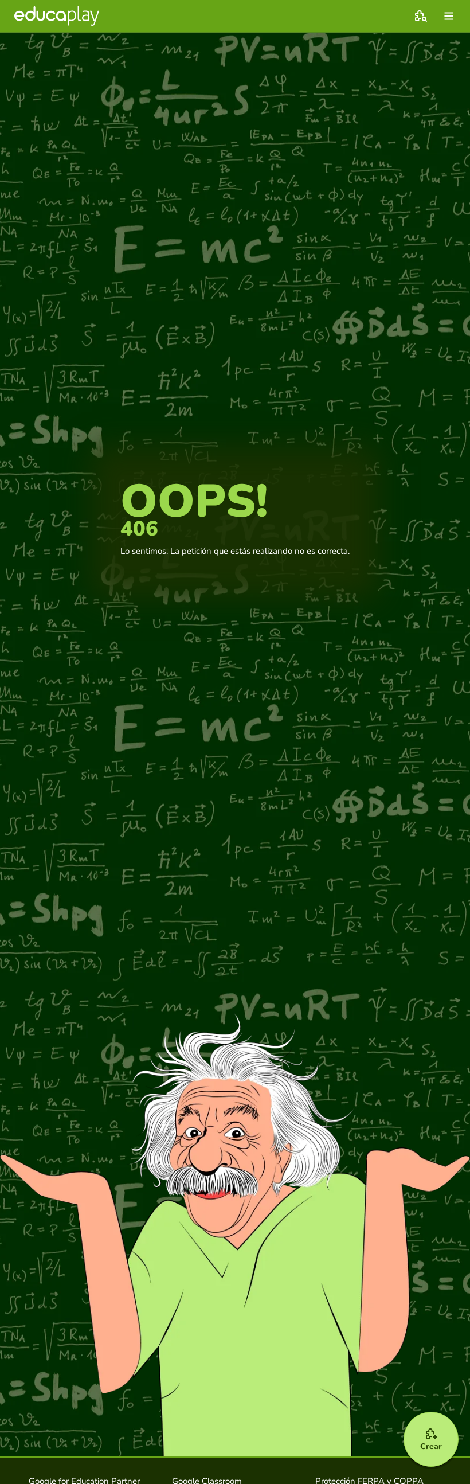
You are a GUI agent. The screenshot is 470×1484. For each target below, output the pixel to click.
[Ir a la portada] (56, 16)
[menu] (448, 16)
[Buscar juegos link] (420, 16)
